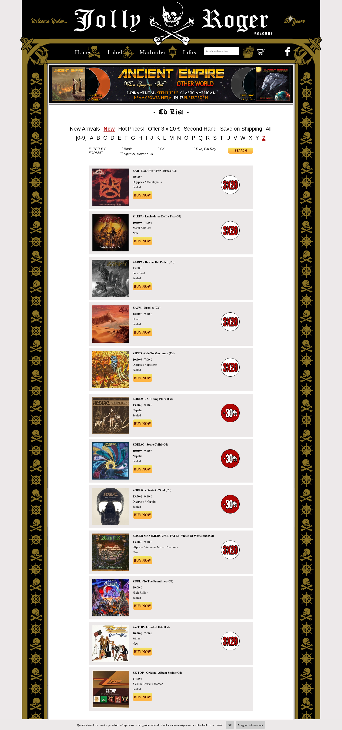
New (109, 129)
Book (128, 149)
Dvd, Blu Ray (206, 149)
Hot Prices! (131, 129)
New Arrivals (85, 129)
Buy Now (142, 195)
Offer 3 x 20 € (164, 129)
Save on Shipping (241, 129)
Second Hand (200, 129)
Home (82, 51)
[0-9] (81, 138)
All (269, 129)
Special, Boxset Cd (138, 154)
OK (230, 725)
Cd (162, 149)
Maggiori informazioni (250, 725)
